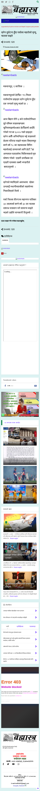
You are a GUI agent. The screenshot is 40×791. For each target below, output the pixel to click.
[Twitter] (6, 2)
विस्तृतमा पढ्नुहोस (14, 538)
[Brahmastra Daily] (20, 14)
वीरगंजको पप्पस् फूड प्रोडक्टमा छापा (18, 442)
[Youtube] (2, 2)
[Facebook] (12, 2)
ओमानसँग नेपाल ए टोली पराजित (16, 481)
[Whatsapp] (10, 2)
